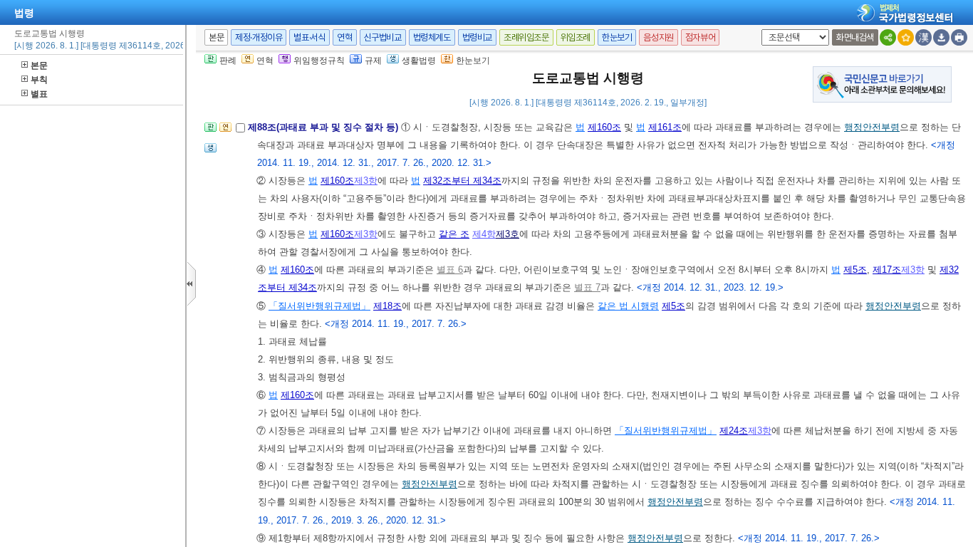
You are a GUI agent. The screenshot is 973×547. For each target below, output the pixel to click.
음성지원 (658, 37)
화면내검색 (855, 37)
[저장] (941, 37)
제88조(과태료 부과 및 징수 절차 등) (324, 127)
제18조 (387, 306)
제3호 (507, 234)
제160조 (604, 127)
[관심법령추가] (905, 37)
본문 (39, 66)
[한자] (923, 37)
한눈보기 (617, 37)
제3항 (366, 180)
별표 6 (450, 269)
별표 (39, 94)
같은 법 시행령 (628, 306)
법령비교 (477, 37)
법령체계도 (432, 37)
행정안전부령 (872, 127)
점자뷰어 (700, 37)
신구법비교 (383, 37)
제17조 (887, 269)
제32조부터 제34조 (462, 180)
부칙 (39, 80)
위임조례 (575, 37)
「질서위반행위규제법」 (319, 306)
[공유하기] (888, 37)
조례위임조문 (526, 37)
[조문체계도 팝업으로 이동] (210, 131)
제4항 (484, 234)
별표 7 (587, 287)
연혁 (344, 37)
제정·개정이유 (258, 37)
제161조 (665, 127)
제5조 (855, 269)
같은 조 (454, 234)
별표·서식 (309, 37)
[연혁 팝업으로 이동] (225, 131)
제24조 (733, 430)
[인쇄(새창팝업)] (959, 37)
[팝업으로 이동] (210, 152)
